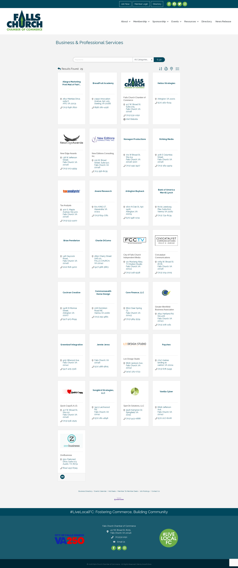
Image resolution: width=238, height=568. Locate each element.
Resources (190, 21)
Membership (140, 21)
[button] (59, 69)
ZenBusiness (66, 455)
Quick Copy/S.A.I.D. (69, 406)
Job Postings (144, 491)
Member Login (141, 4)
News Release (223, 21)
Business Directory (85, 491)
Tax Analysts (65, 205)
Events (175, 21)
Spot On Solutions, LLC (133, 406)
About (124, 21)
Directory (157, 4)
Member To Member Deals (128, 491)
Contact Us (155, 491)
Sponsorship (159, 21)
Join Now (125, 4)
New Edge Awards (68, 153)
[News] (62, 478)
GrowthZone (146, 564)
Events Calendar (100, 491)
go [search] (160, 59)
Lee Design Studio (131, 359)
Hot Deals (112, 491)
